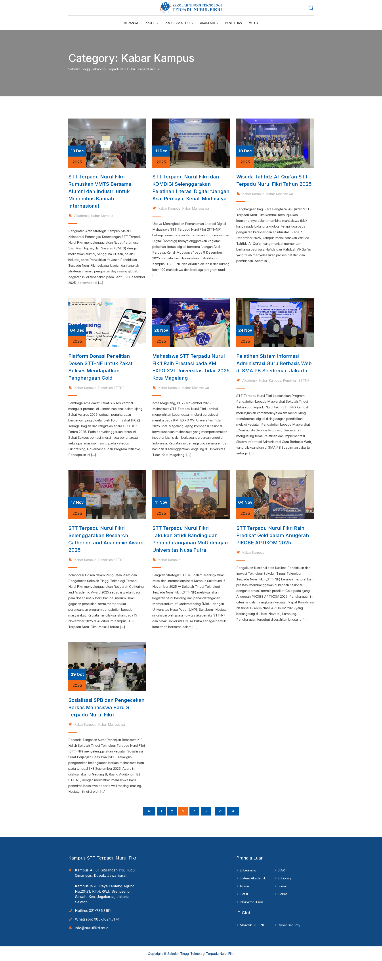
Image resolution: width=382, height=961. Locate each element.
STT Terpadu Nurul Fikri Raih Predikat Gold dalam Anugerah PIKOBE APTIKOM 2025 (272, 535)
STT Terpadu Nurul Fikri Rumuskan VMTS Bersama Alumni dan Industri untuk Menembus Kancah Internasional (99, 191)
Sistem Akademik (253, 878)
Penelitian (233, 23)
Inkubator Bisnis (252, 902)
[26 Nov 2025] (191, 322)
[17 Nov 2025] (107, 494)
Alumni (245, 886)
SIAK (281, 870)
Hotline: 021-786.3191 (93, 910)
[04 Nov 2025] (275, 494)
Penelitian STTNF (111, 388)
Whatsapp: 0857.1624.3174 (97, 919)
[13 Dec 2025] (107, 143)
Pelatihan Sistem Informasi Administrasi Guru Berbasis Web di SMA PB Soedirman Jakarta (274, 363)
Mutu (253, 23)
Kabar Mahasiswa (195, 208)
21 (220, 811)
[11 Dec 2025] (191, 143)
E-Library (285, 878)
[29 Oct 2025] (107, 666)
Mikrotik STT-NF (252, 925)
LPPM (282, 894)
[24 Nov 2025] (275, 322)
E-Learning (248, 870)
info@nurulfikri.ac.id (91, 928)
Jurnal (282, 886)
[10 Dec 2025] (275, 143)
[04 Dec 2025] (107, 322)
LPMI (244, 894)
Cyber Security (289, 925)
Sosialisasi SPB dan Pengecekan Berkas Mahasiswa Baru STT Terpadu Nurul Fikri (106, 707)
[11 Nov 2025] (191, 494)
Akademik (81, 216)
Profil (150, 23)
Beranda (131, 23)
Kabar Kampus (102, 216)
